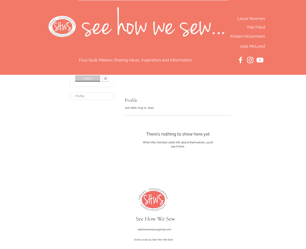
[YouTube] (260, 60)
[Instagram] (250, 60)
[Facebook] (240, 60)
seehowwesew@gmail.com (154, 229)
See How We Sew (155, 218)
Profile (80, 96)
